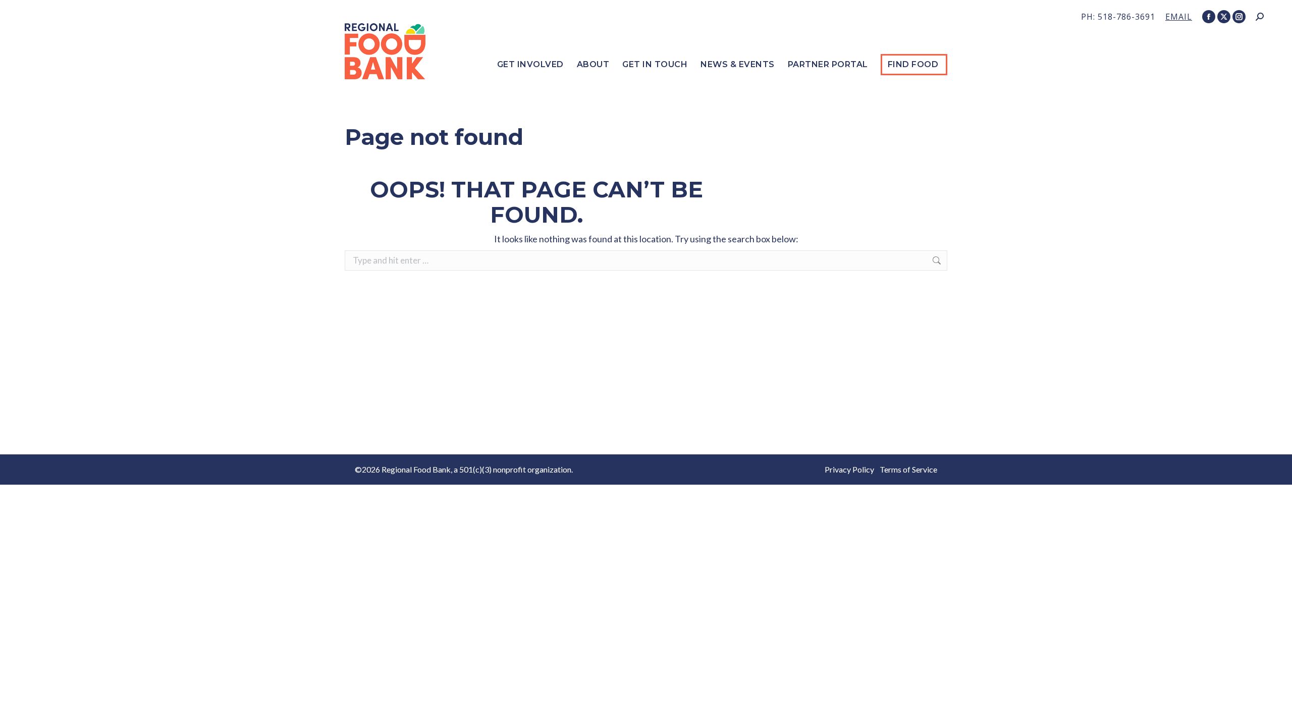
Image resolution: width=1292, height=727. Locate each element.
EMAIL (1178, 16)
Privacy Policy (849, 469)
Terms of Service (908, 469)
